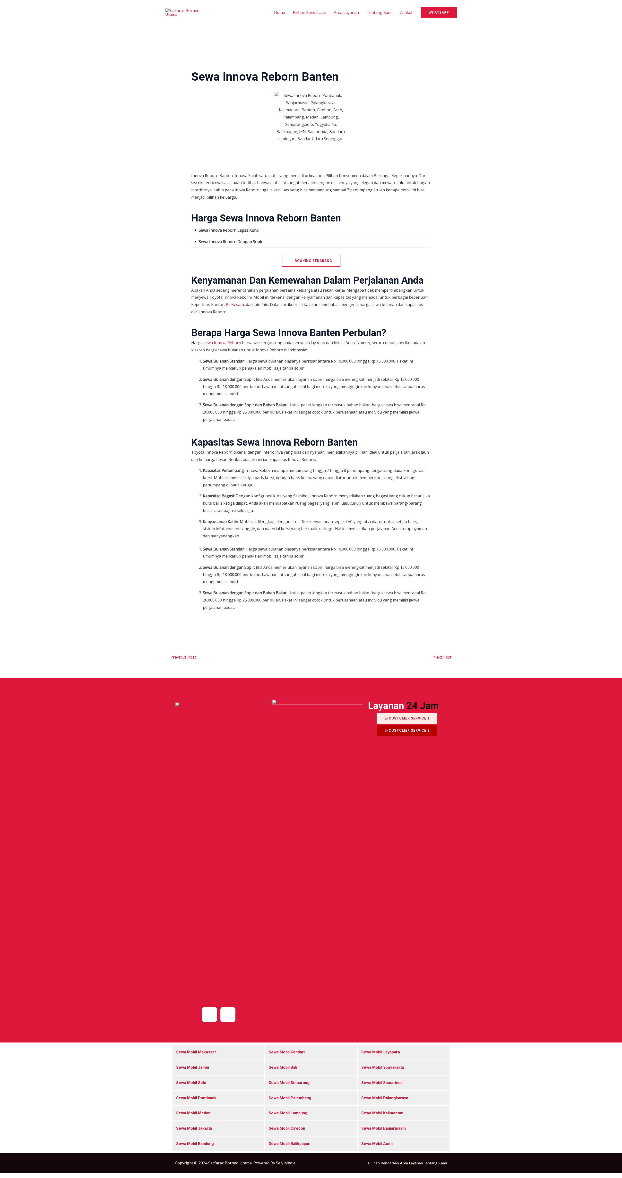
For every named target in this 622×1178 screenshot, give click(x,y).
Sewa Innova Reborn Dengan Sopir (231, 241)
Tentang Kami (379, 12)
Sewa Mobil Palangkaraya (384, 1098)
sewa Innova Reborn (223, 342)
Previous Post (181, 657)
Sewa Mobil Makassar (196, 1052)
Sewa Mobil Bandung (195, 1143)
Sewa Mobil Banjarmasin (383, 1128)
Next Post (444, 657)
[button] (439, 12)
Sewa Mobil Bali (283, 1067)
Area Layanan (346, 12)
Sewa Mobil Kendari (287, 1052)
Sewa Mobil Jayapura (380, 1052)
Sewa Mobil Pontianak (196, 1098)
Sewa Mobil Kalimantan (382, 1113)
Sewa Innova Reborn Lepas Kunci (229, 230)
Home (279, 12)
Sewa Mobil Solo (191, 1082)
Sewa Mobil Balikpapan (289, 1143)
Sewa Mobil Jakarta (194, 1128)
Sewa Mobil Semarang (289, 1082)
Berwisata (235, 304)
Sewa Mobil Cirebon (287, 1128)
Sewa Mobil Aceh (377, 1143)
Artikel (406, 12)
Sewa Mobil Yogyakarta (382, 1067)
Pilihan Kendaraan (309, 12)
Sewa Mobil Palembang (290, 1098)
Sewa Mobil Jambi (192, 1067)
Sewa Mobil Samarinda (382, 1082)
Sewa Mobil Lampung (288, 1113)
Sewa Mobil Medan (193, 1113)
